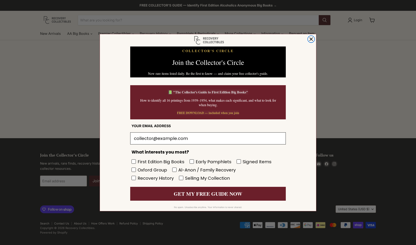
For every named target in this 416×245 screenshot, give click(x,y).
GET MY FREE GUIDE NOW (208, 193)
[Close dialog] (311, 39)
